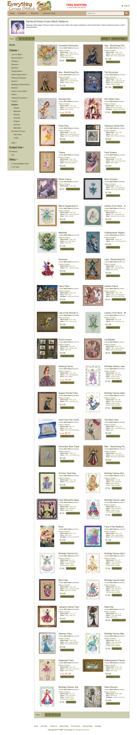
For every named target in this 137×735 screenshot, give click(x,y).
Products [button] (22, 13)
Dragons (16, 121)
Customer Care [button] (49, 13)
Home (12, 13)
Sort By (105, 39)
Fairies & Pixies (18, 131)
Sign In (127, 6)
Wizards (16, 115)
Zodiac (16, 138)
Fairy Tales (17, 135)
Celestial (16, 118)
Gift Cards (44, 726)
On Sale (15, 167)
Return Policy (64, 726)
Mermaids (17, 128)
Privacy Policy (75, 726)
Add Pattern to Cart (113, 62)
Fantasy (16, 108)
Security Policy (87, 726)
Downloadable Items (20, 164)
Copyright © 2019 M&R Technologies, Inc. (61, 730)
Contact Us (53, 726)
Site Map (98, 726)
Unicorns (16, 125)
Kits (12, 155)
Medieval (16, 111)
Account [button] (34, 13)
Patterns (13, 152)
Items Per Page (118, 39)
